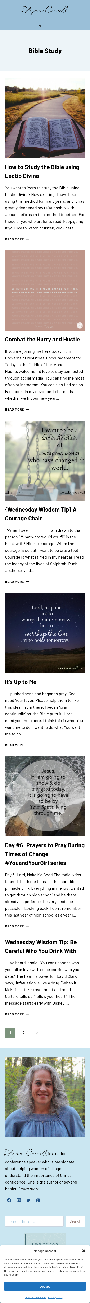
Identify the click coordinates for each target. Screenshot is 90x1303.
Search (75, 1221)
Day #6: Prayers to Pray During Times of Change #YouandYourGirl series (45, 853)
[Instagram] (19, 1200)
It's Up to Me (20, 681)
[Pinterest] (38, 1200)
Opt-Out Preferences (35, 1297)
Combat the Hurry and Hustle (42, 339)
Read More (17, 239)
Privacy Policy (55, 1297)
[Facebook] (9, 1200)
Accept (45, 1286)
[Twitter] (28, 1200)
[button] (84, 1251)
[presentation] (45, 118)
